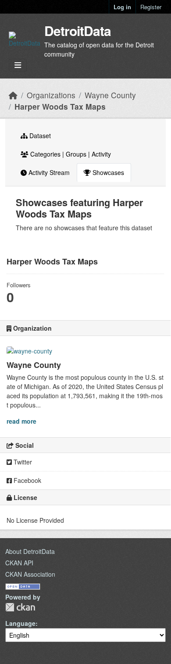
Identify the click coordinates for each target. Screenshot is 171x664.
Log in (122, 7)
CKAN (20, 607)
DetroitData (77, 30)
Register (150, 7)
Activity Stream (48, 172)
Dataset (39, 135)
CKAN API (19, 562)
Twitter (22, 461)
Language (20, 623)
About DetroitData (30, 551)
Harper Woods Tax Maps (60, 106)
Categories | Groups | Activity (69, 154)
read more (21, 421)
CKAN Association (30, 574)
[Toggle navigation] (18, 65)
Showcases (107, 172)
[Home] (13, 94)
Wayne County (110, 94)
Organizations (51, 94)
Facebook (26, 480)
